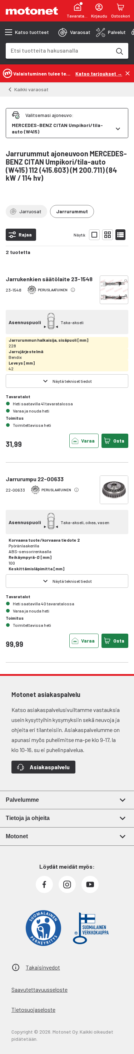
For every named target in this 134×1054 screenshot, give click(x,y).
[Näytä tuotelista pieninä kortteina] (107, 234)
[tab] (74, 32)
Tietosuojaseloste (33, 1009)
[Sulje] (127, 73)
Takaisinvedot (43, 967)
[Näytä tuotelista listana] (120, 234)
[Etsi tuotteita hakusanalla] (119, 51)
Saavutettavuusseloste (39, 989)
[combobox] (58, 50)
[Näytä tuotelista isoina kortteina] (94, 234)
